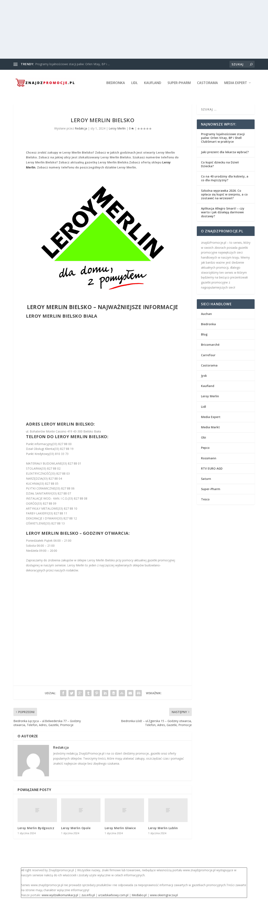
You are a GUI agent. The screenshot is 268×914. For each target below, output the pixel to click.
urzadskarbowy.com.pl (113, 895)
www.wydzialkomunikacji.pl (60, 895)
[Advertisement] (125, 29)
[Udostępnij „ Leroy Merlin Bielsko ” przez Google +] (80, 693)
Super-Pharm (179, 83)
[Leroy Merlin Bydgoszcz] (37, 810)
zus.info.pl (88, 895)
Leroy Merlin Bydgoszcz (36, 828)
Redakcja (81, 128)
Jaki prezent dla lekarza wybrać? (225, 152)
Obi (203, 437)
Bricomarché (210, 345)
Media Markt (210, 427)
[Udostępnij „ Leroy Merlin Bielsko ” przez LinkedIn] (105, 693)
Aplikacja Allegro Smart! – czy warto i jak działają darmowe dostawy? (222, 212)
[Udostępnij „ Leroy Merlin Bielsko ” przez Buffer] (113, 693)
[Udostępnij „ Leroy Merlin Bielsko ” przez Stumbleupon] (122, 693)
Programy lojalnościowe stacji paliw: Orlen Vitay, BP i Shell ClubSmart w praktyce (223, 138)
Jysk (204, 376)
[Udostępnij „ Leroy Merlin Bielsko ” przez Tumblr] (88, 693)
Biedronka (115, 83)
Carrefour (208, 355)
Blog (204, 334)
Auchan (206, 314)
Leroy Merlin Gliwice (120, 828)
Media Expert (235, 83)
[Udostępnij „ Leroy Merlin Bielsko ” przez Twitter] (71, 693)
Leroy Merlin (117, 128)
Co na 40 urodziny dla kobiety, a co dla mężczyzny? (224, 178)
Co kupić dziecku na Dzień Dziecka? (220, 164)
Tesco (205, 499)
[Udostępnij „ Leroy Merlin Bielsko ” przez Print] (138, 693)
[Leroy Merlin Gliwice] (124, 810)
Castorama (207, 83)
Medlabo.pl (139, 895)
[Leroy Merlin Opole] (80, 810)
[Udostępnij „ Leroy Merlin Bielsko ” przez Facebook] (63, 693)
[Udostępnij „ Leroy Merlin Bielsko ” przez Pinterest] (97, 693)
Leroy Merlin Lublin (163, 828)
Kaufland (152, 83)
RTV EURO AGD (212, 468)
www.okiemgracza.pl (164, 895)
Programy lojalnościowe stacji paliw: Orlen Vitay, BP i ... (72, 64)
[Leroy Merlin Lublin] (168, 810)
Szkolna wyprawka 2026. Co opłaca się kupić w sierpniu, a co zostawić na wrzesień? (224, 194)
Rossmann (208, 458)
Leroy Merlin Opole (75, 828)
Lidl (134, 83)
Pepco (205, 448)
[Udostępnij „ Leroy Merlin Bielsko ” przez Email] (130, 693)
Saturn (206, 479)
